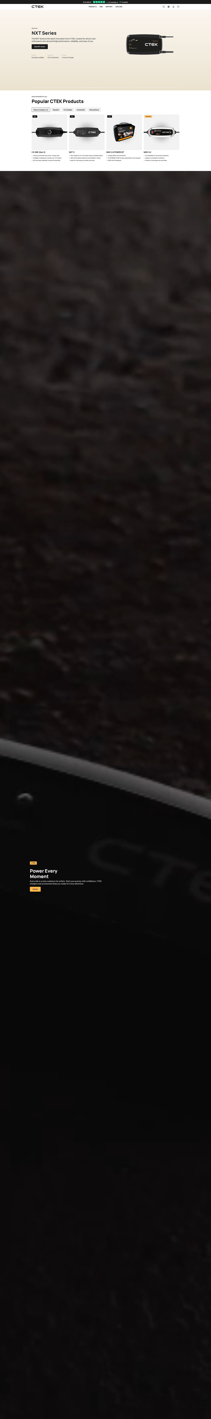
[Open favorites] (178, 7)
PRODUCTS (93, 7)
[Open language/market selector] (168, 7)
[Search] (164, 7)
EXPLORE (119, 7)
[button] (56, 87)
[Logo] (38, 6)
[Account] (173, 7)
